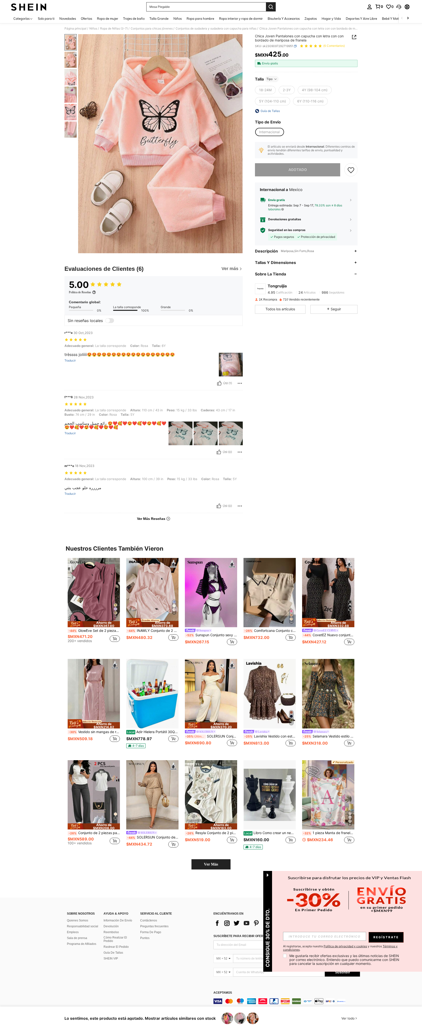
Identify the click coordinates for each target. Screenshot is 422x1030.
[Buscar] (271, 6)
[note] (94, 624)
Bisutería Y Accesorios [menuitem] (284, 18)
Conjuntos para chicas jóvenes (152, 28)
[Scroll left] (402, 18)
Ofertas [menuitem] (86, 18)
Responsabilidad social (82, 926)
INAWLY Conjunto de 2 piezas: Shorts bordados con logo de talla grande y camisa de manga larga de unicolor (153, 631)
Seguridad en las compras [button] (287, 230)
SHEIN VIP (111, 958)
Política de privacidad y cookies (345, 946)
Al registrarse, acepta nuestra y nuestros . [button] (340, 948)
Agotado (297, 169)
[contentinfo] (286, 1001)
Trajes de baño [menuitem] (134, 18)
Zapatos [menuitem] (311, 18)
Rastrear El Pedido (116, 947)
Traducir (70, 360)
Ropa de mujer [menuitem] (107, 18)
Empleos (73, 932)
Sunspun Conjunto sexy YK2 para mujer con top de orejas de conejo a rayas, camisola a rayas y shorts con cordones (211, 635)
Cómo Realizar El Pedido (115, 939)
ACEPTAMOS (222, 992)
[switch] (109, 320)
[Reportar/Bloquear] (240, 383)
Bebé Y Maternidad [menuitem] (396, 18)
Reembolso (111, 932)
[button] (399, 7)
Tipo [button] (269, 79)
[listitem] (94, 604)
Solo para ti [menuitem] (46, 18)
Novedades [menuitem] (67, 18)
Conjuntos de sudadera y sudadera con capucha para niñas (216, 28)
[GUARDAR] (351, 169)
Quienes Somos (77, 920)
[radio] (265, 90)
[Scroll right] (408, 18)
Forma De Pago (150, 932)
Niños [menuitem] (177, 18)
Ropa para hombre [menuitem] (200, 18)
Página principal (75, 28)
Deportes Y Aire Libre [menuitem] (361, 18)
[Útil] (219, 383)
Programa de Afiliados (81, 944)
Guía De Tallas (113, 952)
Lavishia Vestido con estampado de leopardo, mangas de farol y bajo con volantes (270, 736)
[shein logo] (28, 7)
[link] (379, 7)
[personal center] (369, 7)
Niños (93, 28)
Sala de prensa (77, 938)
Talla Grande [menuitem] (159, 18)
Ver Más (211, 864)
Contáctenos (148, 920)
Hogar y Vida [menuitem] (331, 18)
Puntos (144, 938)
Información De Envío (118, 920)
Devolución (111, 926)
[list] (252, 923)
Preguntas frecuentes (154, 926)
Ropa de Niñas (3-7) (114, 28)
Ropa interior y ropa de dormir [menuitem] (241, 18)
